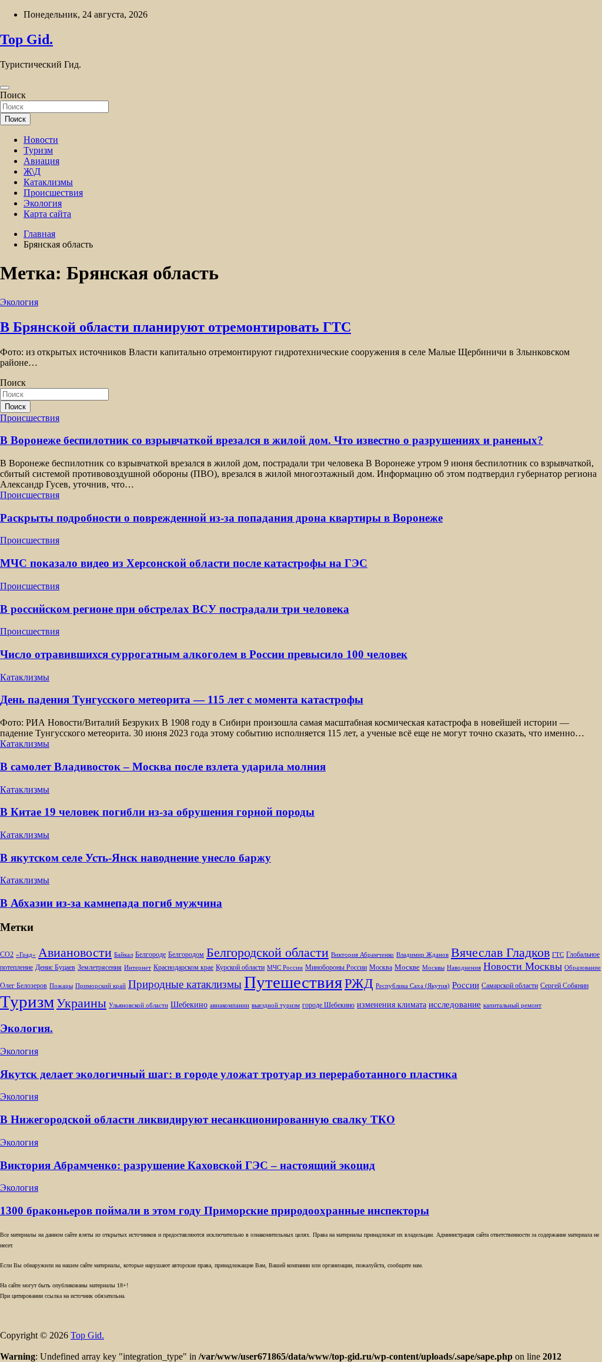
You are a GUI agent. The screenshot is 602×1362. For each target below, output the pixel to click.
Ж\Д (32, 171)
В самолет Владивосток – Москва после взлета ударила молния (163, 766)
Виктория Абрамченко (362, 955)
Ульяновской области (138, 1005)
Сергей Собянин (564, 986)
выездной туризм (276, 1005)
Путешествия (293, 982)
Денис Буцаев (55, 968)
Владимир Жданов (422, 955)
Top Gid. (26, 39)
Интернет (137, 967)
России (465, 985)
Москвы (433, 967)
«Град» (26, 955)
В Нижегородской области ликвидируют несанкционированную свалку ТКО (197, 1119)
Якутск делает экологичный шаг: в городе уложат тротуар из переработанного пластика (228, 1074)
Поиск (13, 95)
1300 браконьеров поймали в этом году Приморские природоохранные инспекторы (214, 1210)
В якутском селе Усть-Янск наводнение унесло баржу (135, 858)
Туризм (38, 150)
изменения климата (391, 1004)
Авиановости (75, 953)
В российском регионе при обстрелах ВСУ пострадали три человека (174, 609)
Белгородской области (267, 952)
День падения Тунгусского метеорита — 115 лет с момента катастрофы (181, 699)
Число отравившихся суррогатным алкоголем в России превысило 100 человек (203, 654)
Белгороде (150, 954)
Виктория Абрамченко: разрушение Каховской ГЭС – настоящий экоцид (187, 1165)
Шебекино (189, 1004)
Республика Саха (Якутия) (413, 986)
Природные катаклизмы (185, 984)
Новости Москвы (522, 966)
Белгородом (186, 954)
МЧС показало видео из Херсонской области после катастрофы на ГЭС (183, 563)
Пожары (61, 986)
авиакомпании (229, 1005)
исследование (455, 1004)
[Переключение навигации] (4, 87)
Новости (41, 140)
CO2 (7, 955)
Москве (407, 967)
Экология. (26, 1028)
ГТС (558, 955)
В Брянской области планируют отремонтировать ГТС (175, 327)
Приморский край (100, 986)
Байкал (123, 955)
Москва (380, 968)
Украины (81, 1003)
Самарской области (509, 986)
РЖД (359, 983)
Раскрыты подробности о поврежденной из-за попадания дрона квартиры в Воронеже (221, 518)
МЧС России (285, 967)
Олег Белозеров (23, 986)
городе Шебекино (328, 1005)
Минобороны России (336, 967)
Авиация (41, 161)
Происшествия (53, 193)
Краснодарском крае (183, 968)
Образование (582, 967)
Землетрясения (100, 968)
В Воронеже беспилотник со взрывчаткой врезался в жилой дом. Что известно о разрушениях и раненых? (271, 440)
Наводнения (464, 967)
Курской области (240, 968)
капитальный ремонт (512, 1005)
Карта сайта (47, 214)
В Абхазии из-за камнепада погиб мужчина (111, 903)
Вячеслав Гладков (500, 952)
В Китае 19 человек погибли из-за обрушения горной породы (157, 812)
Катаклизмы (48, 182)
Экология (43, 203)
